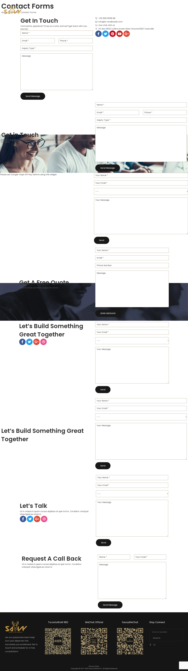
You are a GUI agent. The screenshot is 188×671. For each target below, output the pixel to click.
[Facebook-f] (150, 645)
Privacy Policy (94, 666)
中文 (172, 10)
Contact (159, 10)
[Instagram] (154, 645)
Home (127, 10)
